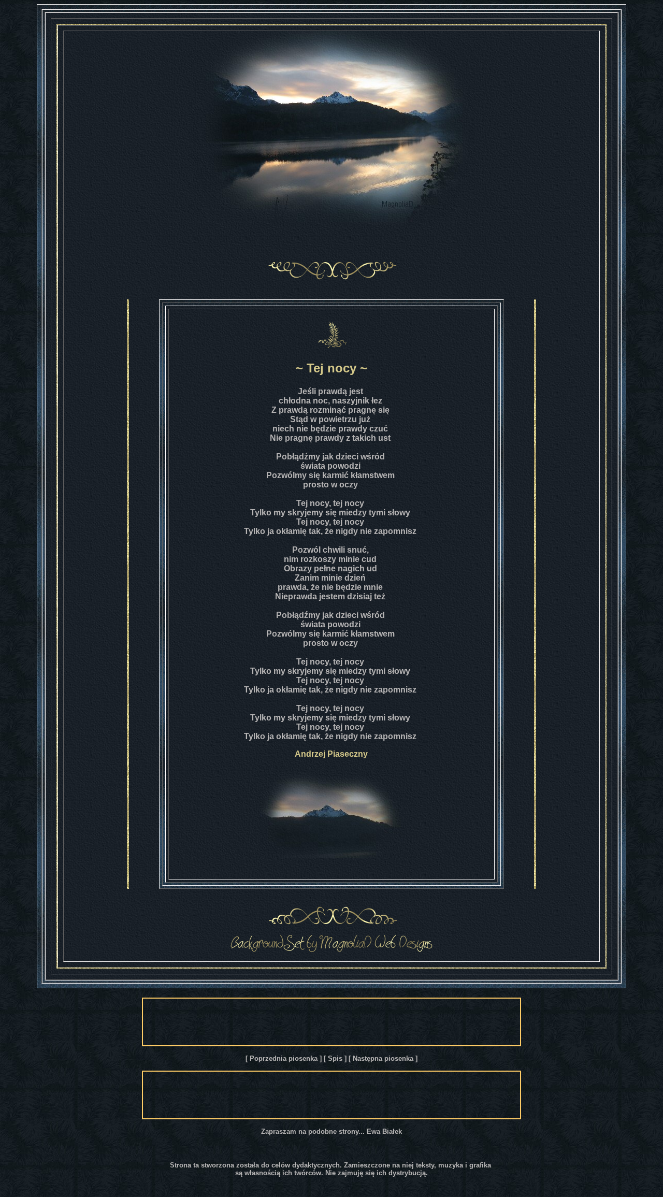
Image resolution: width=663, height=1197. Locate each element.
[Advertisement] (331, 1022)
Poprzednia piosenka (284, 1058)
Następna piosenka (383, 1058)
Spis (335, 1058)
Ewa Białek (384, 1131)
